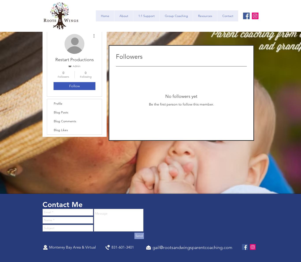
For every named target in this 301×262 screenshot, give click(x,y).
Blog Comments (65, 121)
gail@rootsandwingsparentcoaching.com (192, 247)
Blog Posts (61, 112)
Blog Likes (61, 130)
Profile (58, 104)
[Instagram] (255, 16)
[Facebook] (246, 16)
